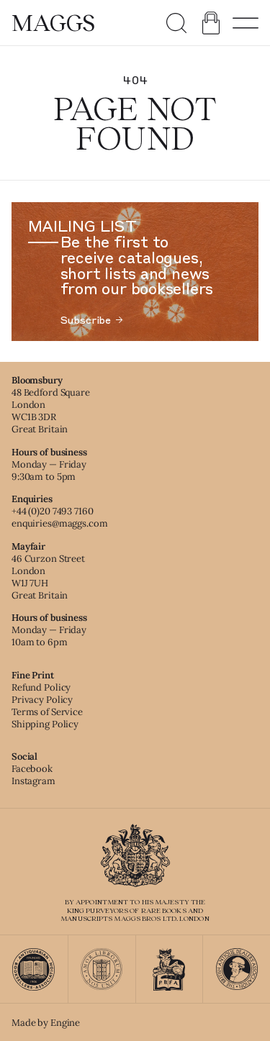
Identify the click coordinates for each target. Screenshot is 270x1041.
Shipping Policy (45, 724)
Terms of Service (47, 712)
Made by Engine (46, 1023)
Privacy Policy (42, 700)
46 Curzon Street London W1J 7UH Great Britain (48, 577)
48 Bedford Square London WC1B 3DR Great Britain (51, 410)
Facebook (32, 769)
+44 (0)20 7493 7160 (53, 511)
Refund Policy (41, 687)
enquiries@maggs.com (60, 523)
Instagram (33, 781)
